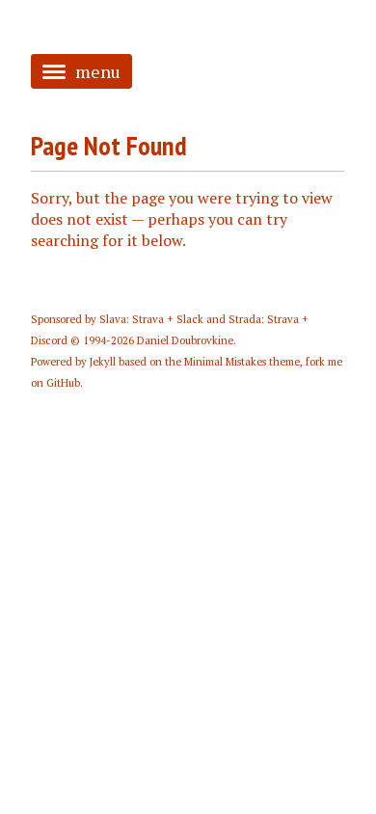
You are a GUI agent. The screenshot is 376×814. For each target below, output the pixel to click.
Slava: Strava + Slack (151, 319)
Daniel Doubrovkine (185, 340)
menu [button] (98, 71)
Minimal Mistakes (225, 361)
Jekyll (103, 361)
